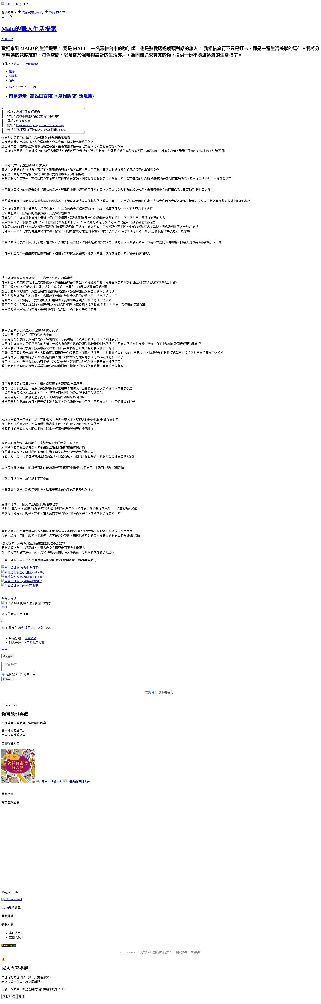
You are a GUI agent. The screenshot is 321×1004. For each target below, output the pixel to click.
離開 (21, 996)
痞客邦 (22, 627)
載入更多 (8, 656)
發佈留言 (8, 679)
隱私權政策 (181, 952)
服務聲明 (196, 952)
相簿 (12, 71)
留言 (31, 627)
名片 (12, 80)
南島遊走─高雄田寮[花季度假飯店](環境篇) (51, 96)
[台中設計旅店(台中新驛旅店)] (21, 581)
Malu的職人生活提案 (29, 28)
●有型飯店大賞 (34, 642)
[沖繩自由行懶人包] (76, 781)
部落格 (13, 76)
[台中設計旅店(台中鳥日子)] (20, 567)
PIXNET (133, 952)
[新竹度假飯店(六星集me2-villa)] (22, 572)
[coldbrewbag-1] (11, 899)
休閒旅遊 (32, 64)
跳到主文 (7, 39)
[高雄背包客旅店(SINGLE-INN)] (22, 576)
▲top (4, 649)
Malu (4, 606)
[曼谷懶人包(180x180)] (18, 781)
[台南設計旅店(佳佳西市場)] (20, 585)
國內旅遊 (30, 638)
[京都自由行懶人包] (49, 781)
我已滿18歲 (9, 996)
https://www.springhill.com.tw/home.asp (40, 125)
